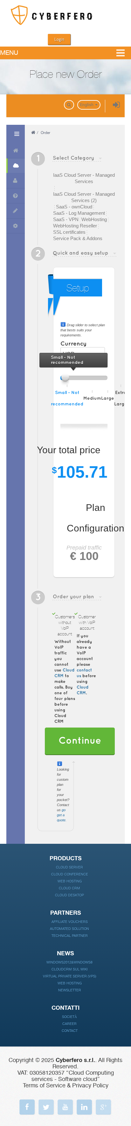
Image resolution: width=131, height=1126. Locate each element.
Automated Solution (69, 929)
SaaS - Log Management (79, 213)
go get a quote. (61, 815)
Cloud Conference (69, 874)
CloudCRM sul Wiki (70, 969)
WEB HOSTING (70, 983)
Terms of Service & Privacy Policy (65, 1085)
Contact (70, 1031)
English (87, 104)
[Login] (116, 105)
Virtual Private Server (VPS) (69, 976)
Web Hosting (70, 881)
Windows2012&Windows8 (69, 962)
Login (59, 39)
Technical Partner (70, 936)
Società (69, 1017)
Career (69, 1024)
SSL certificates (69, 232)
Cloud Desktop (69, 895)
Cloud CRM (69, 888)
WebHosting (94, 219)
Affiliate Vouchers (70, 922)
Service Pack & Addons (77, 238)
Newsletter (69, 990)
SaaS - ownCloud (74, 206)
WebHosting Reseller (75, 225)
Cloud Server (69, 867)
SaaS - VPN (66, 219)
